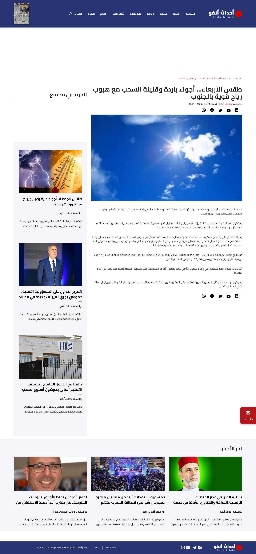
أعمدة (91, 14)
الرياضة (151, 14)
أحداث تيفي (118, 14)
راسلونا (97, 548)
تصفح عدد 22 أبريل (20, 14)
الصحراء (78, 14)
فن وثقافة (135, 14)
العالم (103, 14)
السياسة (190, 14)
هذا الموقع (111, 548)
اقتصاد (176, 14)
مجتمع (164, 14)
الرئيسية (238, 78)
